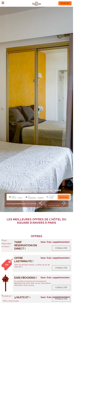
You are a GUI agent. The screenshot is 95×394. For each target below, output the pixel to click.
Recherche (63, 197)
